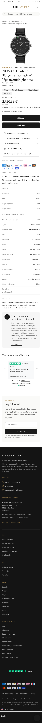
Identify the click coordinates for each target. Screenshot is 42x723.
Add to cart (21, 118)
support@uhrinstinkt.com (14, 490)
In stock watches (8, 547)
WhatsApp (9, 486)
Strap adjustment (8, 634)
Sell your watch (7, 567)
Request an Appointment (11, 523)
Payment (5, 595)
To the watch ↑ (16, 344)
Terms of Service (12, 437)
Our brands (6, 555)
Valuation (5, 575)
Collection (5, 606)
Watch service (7, 638)
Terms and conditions (22, 693)
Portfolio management (10, 657)
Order (4, 591)
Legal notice (5, 699)
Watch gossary (7, 649)
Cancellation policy (7, 693)
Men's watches (7, 540)
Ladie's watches (8, 543)
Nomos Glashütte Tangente (12, 24)
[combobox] (21, 14)
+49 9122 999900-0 (12, 482)
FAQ (3, 626)
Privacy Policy (32, 435)
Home (4, 21)
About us (5, 630)
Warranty (5, 614)
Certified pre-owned (9, 551)
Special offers (7, 642)
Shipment (5, 603)
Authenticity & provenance (12, 646)
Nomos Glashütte (15, 21)
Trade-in (5, 571)
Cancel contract (25, 699)
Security (5, 587)
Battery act (15, 699)
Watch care (6, 653)
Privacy (33, 693)
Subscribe (21, 431)
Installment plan (8, 599)
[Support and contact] (37, 718)
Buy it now (21, 125)
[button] (38, 7)
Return (4, 610)
